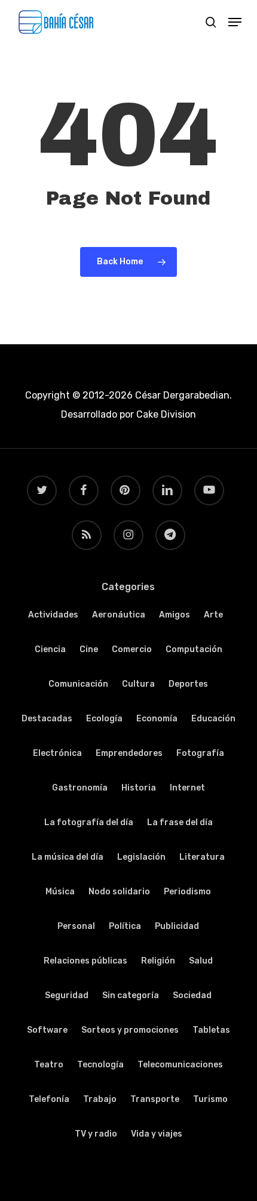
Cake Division (165, 414)
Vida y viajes (156, 1134)
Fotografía (200, 753)
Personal (76, 926)
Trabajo (100, 1099)
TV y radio (96, 1134)
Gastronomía (80, 788)
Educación (213, 719)
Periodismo (187, 892)
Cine (88, 649)
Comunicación (78, 684)
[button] (234, 22)
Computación (194, 649)
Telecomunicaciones (180, 1065)
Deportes (188, 684)
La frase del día (180, 822)
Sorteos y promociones (130, 1030)
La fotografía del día (88, 822)
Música (60, 892)
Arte (213, 615)
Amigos (174, 615)
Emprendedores (129, 753)
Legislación (141, 857)
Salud (201, 961)
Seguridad (66, 995)
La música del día (67, 857)
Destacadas (47, 719)
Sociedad (192, 995)
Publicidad (177, 926)
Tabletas (211, 1030)
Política (125, 926)
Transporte (154, 1099)
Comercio (132, 649)
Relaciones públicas (85, 961)
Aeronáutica (118, 615)
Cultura (138, 684)
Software (47, 1030)
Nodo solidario (119, 892)
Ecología (104, 719)
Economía (157, 719)
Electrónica (57, 753)
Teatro (48, 1065)
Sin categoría (130, 995)
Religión (158, 961)
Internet (187, 788)
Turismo (210, 1099)
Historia (138, 788)
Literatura (202, 857)
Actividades (53, 615)
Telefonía (49, 1099)
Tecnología (100, 1065)
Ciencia (50, 649)
